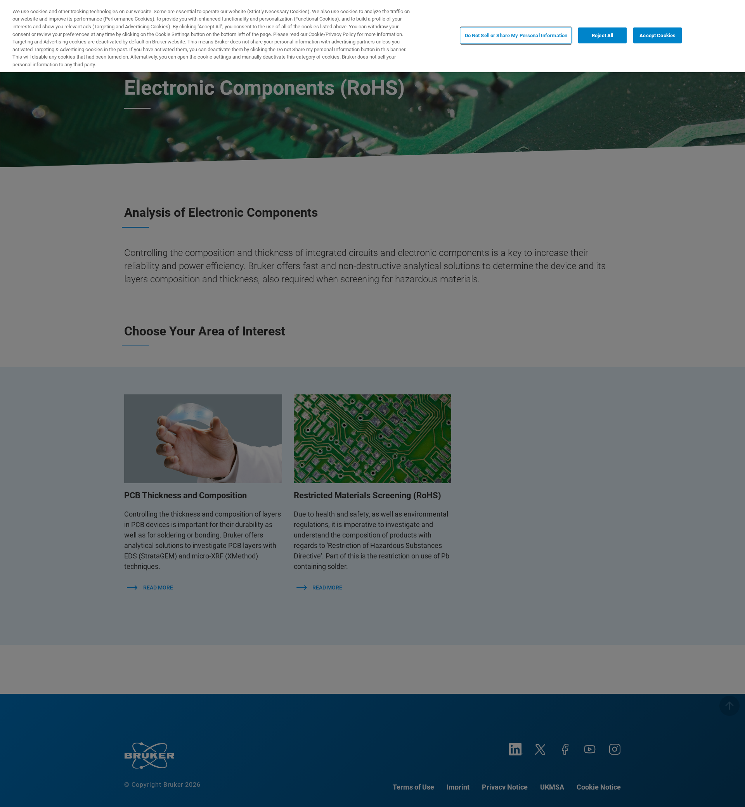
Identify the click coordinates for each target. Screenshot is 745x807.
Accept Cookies (657, 35)
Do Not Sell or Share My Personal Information (516, 35)
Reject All (602, 35)
